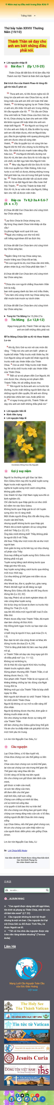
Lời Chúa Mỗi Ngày (17, 850)
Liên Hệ (10, 947)
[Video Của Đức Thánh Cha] (27, 1099)
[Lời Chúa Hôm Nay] (11, 1099)
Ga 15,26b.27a (26, 316)
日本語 (7, 881)
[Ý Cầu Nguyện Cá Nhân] (35, 1099)
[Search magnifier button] (47, 890)
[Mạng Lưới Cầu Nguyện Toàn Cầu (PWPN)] (19, 1099)
